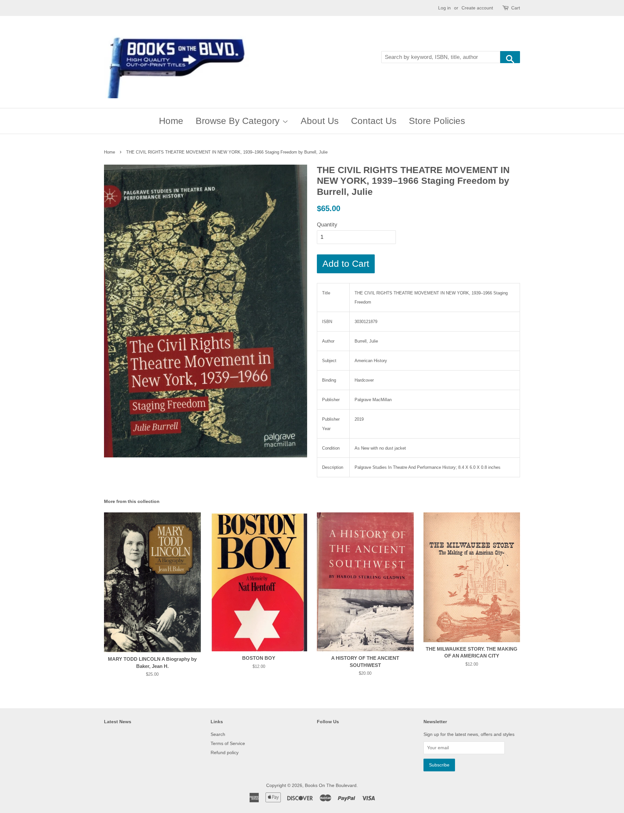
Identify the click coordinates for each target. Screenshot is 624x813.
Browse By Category (239, 121)
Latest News (117, 721)
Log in (444, 7)
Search (218, 734)
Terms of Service (228, 743)
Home (171, 121)
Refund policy (225, 752)
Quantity (327, 225)
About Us (320, 121)
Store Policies (437, 121)
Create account (477, 7)
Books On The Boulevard (331, 785)
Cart (515, 7)
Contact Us (373, 121)
